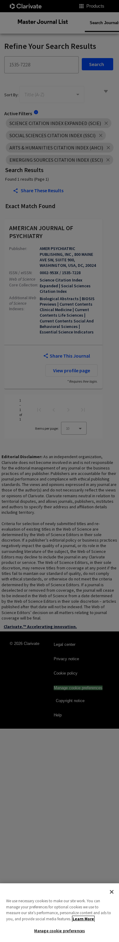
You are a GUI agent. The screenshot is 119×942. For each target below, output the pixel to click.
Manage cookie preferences (59, 930)
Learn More (83, 919)
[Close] (111, 892)
